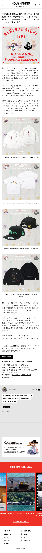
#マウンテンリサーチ (9, 401)
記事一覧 (34, 389)
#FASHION (6, 395)
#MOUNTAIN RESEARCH (11, 398)
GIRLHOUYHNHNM (21, 521)
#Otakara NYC (25, 398)
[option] (21, 494)
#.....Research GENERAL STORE (22, 395)
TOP (3, 411)
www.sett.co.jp (7, 377)
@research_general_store (21, 375)
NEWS (7, 411)
